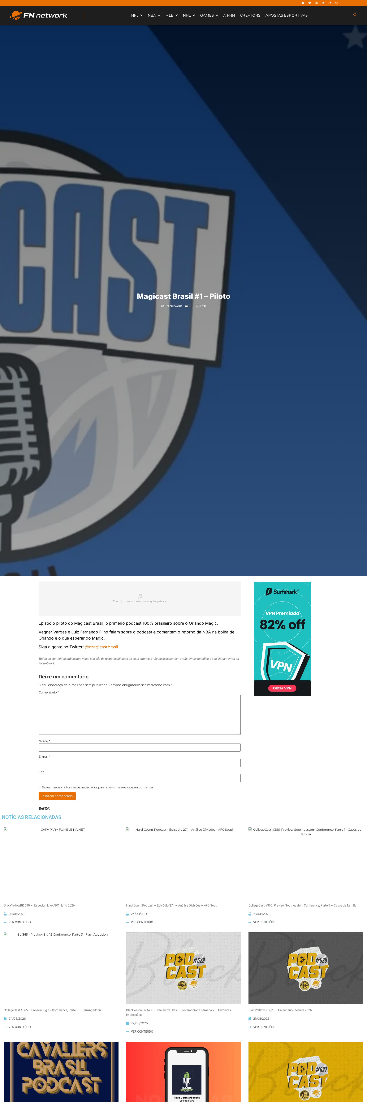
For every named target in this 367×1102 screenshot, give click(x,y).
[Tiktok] (330, 3)
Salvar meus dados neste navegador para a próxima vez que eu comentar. (98, 787)
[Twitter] (310, 3)
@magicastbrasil (101, 647)
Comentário (49, 692)
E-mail (44, 756)
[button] (40, 809)
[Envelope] (336, 3)
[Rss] (323, 3)
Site (42, 772)
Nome (44, 741)
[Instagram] (316, 3)
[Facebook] (303, 3)
